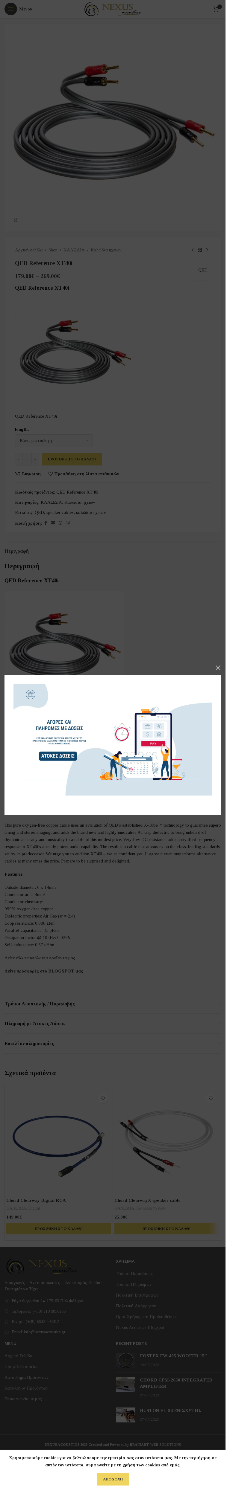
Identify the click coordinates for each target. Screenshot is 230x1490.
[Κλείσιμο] (218, 667)
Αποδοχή (113, 1479)
